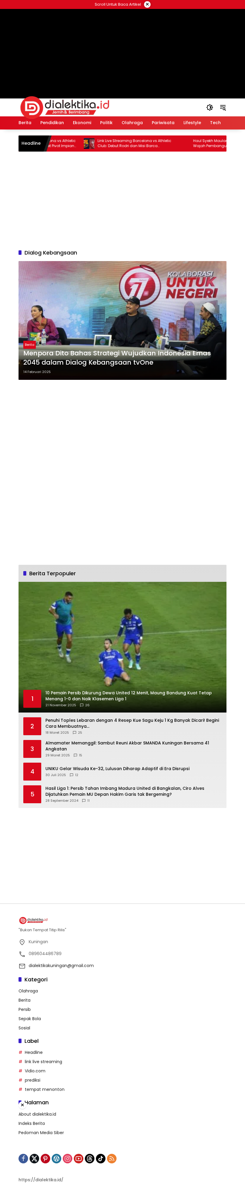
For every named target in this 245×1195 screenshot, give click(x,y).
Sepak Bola (30, 1019)
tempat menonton (45, 1089)
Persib (25, 1009)
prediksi (32, 1080)
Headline (34, 1052)
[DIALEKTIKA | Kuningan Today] (65, 107)
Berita (29, 344)
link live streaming (43, 1062)
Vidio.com (35, 1071)
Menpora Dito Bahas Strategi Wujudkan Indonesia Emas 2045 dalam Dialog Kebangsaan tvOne (117, 358)
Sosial (24, 1028)
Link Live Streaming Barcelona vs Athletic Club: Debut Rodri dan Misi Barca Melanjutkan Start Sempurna (114, 143)
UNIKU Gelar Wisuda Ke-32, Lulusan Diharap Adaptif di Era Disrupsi (117, 769)
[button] (209, 107)
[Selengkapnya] (122, 920)
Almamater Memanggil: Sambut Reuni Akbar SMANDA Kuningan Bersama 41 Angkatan (127, 746)
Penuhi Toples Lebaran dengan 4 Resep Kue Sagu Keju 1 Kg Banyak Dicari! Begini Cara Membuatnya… (132, 723)
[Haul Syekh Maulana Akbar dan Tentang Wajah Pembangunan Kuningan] (164, 143)
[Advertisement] (122, 46)
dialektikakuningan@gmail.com (61, 966)
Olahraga (28, 991)
